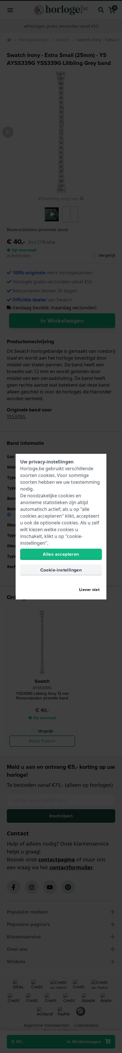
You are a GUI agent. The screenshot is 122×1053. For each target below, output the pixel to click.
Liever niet (89, 590)
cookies (46, 475)
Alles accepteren (61, 554)
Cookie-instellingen (61, 570)
